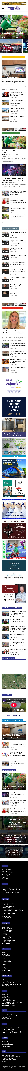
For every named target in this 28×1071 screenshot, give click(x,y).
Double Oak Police (7, 931)
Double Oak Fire (6, 933)
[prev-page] (3, 124)
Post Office (5, 912)
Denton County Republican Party (11, 1031)
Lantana (4, 963)
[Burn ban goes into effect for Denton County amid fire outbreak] (5, 118)
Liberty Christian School (9, 1000)
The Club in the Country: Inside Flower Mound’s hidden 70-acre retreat (18, 208)
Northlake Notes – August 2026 (18, 255)
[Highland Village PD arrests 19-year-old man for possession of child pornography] (5, 94)
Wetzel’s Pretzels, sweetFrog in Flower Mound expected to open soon (18, 353)
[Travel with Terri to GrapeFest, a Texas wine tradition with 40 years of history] (5, 193)
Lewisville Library (7, 907)
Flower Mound (6, 960)
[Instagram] (11, 392)
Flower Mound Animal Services (11, 1056)
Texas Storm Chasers (8, 1044)
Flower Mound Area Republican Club (12, 1032)
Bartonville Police (7, 928)
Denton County (6, 970)
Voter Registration (7, 918)
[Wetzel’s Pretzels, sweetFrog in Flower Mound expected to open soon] (5, 353)
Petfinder (4, 1061)
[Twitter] (17, 392)
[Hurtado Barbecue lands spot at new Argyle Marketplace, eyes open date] (5, 361)
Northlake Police (6, 942)
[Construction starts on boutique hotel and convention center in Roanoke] (5, 369)
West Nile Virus (6, 985)
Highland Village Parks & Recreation (12, 910)
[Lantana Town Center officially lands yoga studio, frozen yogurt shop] (5, 345)
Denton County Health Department (12, 981)
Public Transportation (8, 915)
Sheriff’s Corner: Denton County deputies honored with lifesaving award (18, 234)
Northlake (4, 967)
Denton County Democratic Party (11, 1028)
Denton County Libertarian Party (11, 1029)
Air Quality (5, 1041)
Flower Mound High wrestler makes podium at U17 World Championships (17, 636)
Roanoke (4, 969)
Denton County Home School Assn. (12, 1002)
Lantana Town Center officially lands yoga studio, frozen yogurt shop (18, 345)
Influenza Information (8, 982)
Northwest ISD (6, 999)
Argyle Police (5, 927)
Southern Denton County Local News (13, 57)
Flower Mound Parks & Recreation (11, 909)
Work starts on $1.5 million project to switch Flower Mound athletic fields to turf (18, 102)
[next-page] (5, 124)
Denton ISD (5, 996)
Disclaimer (5, 877)
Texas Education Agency (9, 1005)
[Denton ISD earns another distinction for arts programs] (5, 763)
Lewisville (4, 964)
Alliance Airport (6, 1018)
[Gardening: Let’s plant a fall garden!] (14, 27)
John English (13, 621)
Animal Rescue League (8, 1055)
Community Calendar (8, 903)
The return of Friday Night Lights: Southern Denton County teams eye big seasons (18, 651)
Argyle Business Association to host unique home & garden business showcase (17, 216)
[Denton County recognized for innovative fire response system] (14, 69)
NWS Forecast (6, 1043)
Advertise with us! (14, 716)
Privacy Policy (6, 878)
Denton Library (6, 904)
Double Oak (5, 958)
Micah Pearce (5, 83)
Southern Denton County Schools (12, 720)
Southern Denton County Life (10, 133)
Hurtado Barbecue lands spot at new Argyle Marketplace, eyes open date (18, 361)
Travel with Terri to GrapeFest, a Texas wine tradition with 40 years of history (18, 193)
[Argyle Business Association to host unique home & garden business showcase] (5, 216)
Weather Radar (6, 1046)
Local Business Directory (9, 891)
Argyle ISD (5, 994)
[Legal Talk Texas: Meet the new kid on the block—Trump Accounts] (14, 320)
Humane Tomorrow (7, 1058)
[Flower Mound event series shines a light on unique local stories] (14, 170)
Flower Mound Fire (7, 936)
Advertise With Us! (6, 695)
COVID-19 (4, 979)
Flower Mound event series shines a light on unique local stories (14, 179)
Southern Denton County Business (12, 308)
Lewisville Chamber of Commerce (11, 889)
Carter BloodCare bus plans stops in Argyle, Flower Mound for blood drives (17, 110)
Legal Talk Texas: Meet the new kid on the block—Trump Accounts (14, 332)
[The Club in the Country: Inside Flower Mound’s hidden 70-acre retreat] (5, 208)
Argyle (3, 952)
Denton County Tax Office (9, 913)
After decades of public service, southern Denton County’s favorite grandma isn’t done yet (18, 200)
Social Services (6, 916)
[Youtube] (20, 392)
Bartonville (5, 954)
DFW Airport (5, 1017)
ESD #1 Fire (5, 934)
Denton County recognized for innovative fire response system (13, 81)
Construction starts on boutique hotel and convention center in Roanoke (18, 369)
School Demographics (8, 1003)
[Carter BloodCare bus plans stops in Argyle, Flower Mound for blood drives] (5, 110)
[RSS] (14, 392)
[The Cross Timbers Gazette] (14, 8)
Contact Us (5, 876)
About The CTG (6, 870)
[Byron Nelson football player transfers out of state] (5, 644)
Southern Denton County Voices (10, 228)
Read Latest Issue (7, 871)
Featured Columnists (8, 770)
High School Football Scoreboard (18, 619)
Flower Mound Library (8, 906)
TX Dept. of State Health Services (11, 984)
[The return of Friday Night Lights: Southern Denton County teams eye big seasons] (5, 651)
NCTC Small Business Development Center (12, 893)
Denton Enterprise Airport (9, 1016)
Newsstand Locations (8, 873)
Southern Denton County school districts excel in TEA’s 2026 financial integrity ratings (13, 735)
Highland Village (6, 961)
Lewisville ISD (6, 997)
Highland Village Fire (8, 939)
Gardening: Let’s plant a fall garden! (13, 786)
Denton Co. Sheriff (7, 930)
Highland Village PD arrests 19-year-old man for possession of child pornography (18, 94)
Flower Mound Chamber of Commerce (13, 888)
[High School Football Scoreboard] (5, 621)
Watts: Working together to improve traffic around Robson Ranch (17, 271)
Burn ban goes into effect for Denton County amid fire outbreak (17, 118)
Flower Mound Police (8, 937)
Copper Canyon (6, 955)
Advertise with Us (7, 874)
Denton (4, 957)
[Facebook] (8, 392)
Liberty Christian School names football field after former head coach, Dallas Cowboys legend (18, 628)
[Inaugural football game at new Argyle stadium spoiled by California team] (11, 46)
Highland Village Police (8, 940)
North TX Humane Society (9, 1059)
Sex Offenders (6, 943)
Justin (3, 966)
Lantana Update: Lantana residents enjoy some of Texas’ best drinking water (18, 242)
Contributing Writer (6, 154)
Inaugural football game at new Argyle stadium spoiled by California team (18, 613)
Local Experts (4, 328)
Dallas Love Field (7, 1014)
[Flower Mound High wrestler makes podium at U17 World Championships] (5, 636)
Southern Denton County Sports (9, 45)
